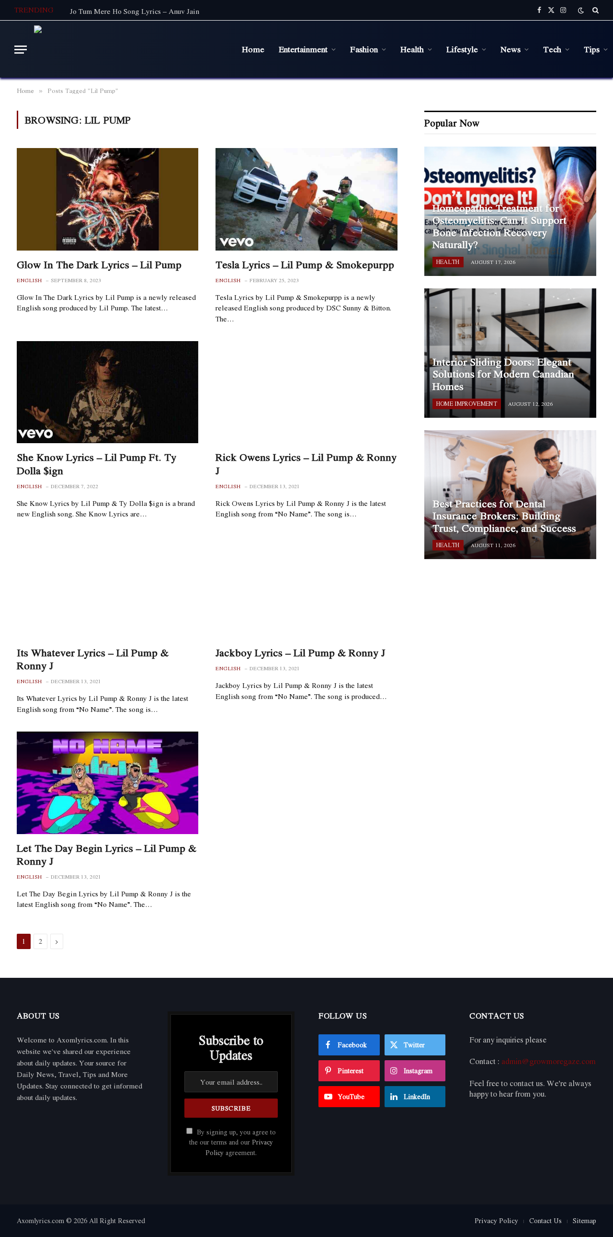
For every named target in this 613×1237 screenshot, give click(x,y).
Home (253, 49)
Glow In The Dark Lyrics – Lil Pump (99, 264)
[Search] (594, 10)
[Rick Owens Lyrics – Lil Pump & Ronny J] (306, 392)
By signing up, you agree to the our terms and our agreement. (232, 1142)
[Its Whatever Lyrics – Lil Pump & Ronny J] (107, 588)
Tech (552, 49)
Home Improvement (466, 404)
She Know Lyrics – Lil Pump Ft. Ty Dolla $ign (96, 464)
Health (412, 49)
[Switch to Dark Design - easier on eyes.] (581, 10)
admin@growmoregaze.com (548, 1061)
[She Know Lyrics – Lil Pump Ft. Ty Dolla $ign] (107, 392)
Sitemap (584, 1220)
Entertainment (303, 49)
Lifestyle (462, 49)
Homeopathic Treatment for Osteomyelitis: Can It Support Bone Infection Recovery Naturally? (499, 226)
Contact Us (545, 1220)
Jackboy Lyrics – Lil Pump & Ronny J (300, 652)
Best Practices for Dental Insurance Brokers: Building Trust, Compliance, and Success (504, 516)
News (510, 49)
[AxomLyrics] (130, 49)
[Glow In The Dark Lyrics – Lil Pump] (107, 199)
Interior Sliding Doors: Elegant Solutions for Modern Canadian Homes (503, 374)
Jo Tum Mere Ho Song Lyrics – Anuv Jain (134, 11)
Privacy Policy (496, 1220)
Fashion (364, 49)
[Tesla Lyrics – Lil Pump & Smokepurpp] (306, 199)
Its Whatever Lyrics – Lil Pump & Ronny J (93, 659)
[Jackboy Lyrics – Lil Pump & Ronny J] (306, 588)
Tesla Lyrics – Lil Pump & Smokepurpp (305, 264)
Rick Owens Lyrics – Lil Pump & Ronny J (306, 464)
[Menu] (20, 49)
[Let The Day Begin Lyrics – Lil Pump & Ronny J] (107, 783)
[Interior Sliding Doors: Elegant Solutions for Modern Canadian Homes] (510, 353)
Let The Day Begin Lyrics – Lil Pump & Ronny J (106, 855)
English (29, 280)
